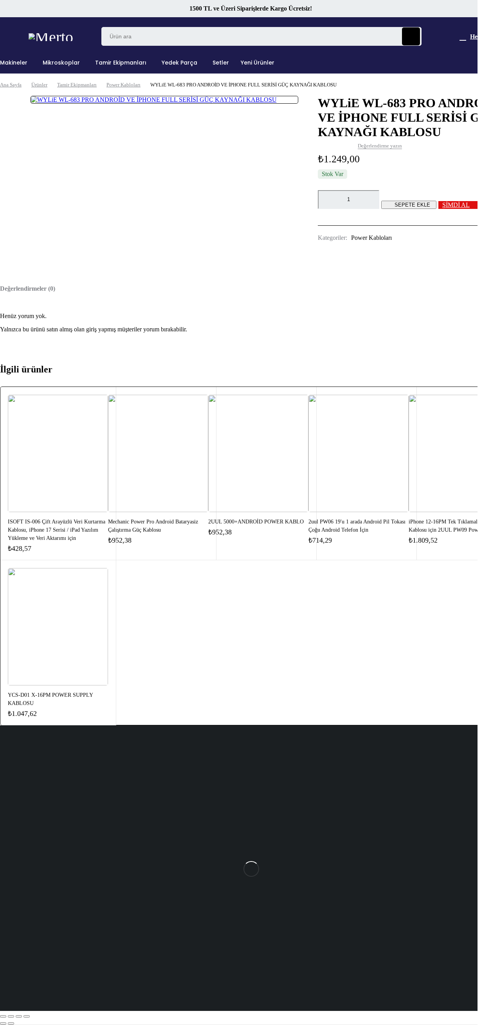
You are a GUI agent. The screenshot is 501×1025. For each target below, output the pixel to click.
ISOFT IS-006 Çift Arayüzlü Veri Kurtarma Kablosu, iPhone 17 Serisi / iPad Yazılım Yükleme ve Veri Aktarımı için (56, 530)
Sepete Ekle (412, 205)
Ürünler (39, 85)
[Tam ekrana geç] (11, 1016)
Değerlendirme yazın (380, 146)
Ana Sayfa (11, 85)
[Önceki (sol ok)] (3, 1023)
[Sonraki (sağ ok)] (11, 1023)
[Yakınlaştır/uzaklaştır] (3, 1016)
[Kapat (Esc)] (26, 1016)
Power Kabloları (123, 85)
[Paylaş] (19, 1016)
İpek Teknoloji (124, 970)
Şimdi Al (456, 204)
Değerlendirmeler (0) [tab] (27, 288)
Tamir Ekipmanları (77, 85)
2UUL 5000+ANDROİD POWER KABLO (256, 522)
